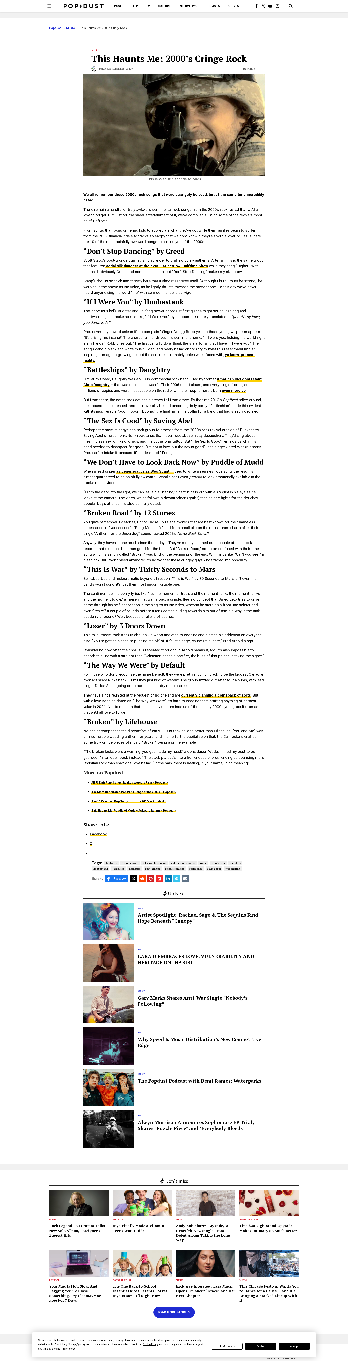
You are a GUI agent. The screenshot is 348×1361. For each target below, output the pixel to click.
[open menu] (49, 6)
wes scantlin (233, 868)
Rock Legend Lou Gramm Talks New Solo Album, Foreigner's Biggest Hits (77, 1230)
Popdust (55, 28)
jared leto (118, 868)
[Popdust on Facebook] (256, 6)
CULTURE (164, 6)
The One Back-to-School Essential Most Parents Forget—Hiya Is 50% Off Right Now (141, 1291)
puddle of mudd (174, 868)
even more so (234, 390)
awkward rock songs (183, 862)
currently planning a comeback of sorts (216, 695)
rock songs (195, 868)
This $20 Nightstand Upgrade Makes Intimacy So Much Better (268, 1228)
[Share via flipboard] (159, 878)
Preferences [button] (69, 1348)
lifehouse (134, 868)
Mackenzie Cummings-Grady (116, 68)
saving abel (214, 868)
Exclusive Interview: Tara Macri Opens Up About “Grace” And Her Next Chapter (205, 1291)
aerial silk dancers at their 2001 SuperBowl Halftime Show (156, 266)
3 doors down (130, 862)
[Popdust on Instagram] (277, 6)
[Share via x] (133, 878)
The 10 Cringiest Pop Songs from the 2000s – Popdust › (128, 801)
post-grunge (152, 868)
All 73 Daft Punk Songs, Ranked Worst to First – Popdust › (129, 782)
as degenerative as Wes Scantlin (145, 471)
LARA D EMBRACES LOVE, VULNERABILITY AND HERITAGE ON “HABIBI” (196, 959)
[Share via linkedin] (168, 878)
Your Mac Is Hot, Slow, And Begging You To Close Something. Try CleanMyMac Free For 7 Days (75, 1293)
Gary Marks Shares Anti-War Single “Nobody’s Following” (193, 1001)
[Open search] (291, 6)
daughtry (235, 862)
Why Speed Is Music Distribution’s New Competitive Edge (199, 1042)
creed (203, 862)
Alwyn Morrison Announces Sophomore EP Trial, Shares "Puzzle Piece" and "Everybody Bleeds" (196, 1125)
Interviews (187, 6)
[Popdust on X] (263, 6)
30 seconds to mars (154, 862)
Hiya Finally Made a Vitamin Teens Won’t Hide (138, 1228)
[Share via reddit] (142, 878)
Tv (148, 6)
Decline (260, 1346)
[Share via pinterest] (150, 878)
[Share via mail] (185, 878)
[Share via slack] (176, 878)
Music (118, 6)
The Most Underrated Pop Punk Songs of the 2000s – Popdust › (133, 792)
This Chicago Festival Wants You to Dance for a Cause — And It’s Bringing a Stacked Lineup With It (269, 1293)
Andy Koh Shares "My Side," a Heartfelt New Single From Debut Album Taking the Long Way (203, 1232)
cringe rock (218, 862)
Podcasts (212, 6)
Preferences (227, 1346)
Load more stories (174, 1312)
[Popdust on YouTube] (270, 6)
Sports (233, 6)
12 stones (111, 862)
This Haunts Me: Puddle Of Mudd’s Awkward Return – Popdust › (133, 810)
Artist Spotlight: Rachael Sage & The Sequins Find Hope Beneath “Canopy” (198, 918)
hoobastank (100, 868)
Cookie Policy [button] (150, 1344)
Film (134, 6)
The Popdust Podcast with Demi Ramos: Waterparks (199, 1080)
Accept (294, 1346)
